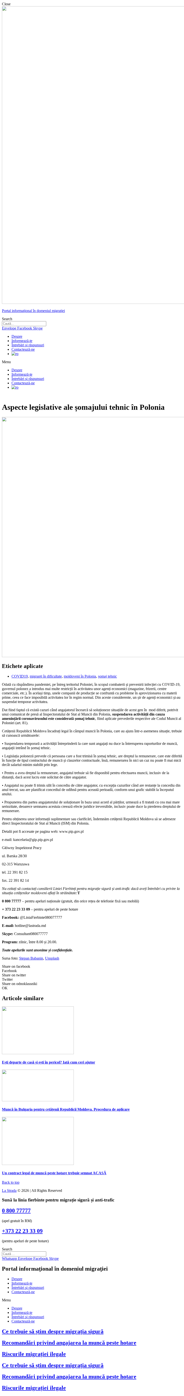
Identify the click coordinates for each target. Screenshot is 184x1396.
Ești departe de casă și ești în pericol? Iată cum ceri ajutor (48, 1062)
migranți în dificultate (46, 676)
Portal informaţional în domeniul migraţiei (33, 311)
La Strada (9, 1190)
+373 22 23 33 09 (22, 1231)
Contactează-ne (23, 349)
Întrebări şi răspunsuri (28, 345)
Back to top (10, 1182)
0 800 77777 (16, 1210)
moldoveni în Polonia (80, 676)
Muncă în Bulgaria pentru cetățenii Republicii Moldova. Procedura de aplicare (66, 1109)
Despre (17, 336)
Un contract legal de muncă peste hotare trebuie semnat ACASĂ (54, 1173)
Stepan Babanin (31, 958)
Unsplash (52, 958)
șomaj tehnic (107, 676)
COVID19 (20, 676)
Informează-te (22, 341)
